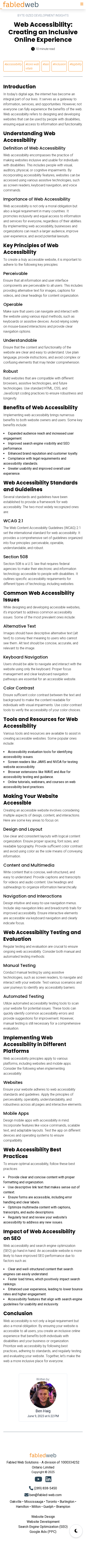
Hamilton (22, 1507)
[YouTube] (38, 1479)
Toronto (51, 1502)
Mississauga (33, 1502)
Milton (36, 1507)
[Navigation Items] (82, 4)
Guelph (48, 1507)
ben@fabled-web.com (45, 1495)
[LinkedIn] (48, 1479)
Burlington (67, 1502)
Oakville (16, 1502)
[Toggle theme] (76, 1531)
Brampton (63, 1507)
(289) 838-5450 (45, 1488)
